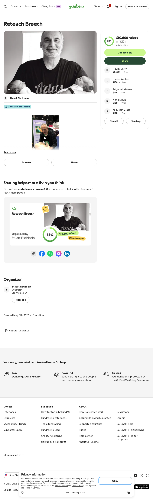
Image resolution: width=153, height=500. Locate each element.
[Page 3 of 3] (13, 89)
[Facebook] (42, 253)
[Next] (91, 88)
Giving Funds (51, 6)
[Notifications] (108, 7)
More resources (12, 455)
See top (136, 121)
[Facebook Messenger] (59, 253)
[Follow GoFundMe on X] (142, 475)
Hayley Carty (120, 68)
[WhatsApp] (50, 253)
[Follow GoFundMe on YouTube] (136, 475)
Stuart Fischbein (21, 286)
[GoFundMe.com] (76, 6)
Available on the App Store (141, 486)
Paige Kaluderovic (123, 89)
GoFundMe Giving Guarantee (132, 380)
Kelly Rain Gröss (121, 109)
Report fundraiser (19, 330)
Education (38, 315)
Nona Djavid (119, 99)
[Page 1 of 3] (9, 89)
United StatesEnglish (19, 475)
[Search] (5, 7)
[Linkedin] (67, 253)
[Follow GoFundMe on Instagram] (148, 475)
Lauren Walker (121, 79)
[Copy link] (33, 253)
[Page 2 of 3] (11, 89)
